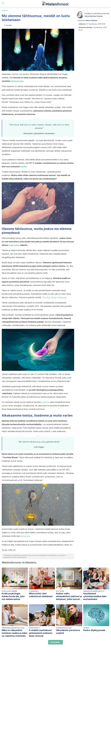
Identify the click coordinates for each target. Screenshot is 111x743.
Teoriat (86, 628)
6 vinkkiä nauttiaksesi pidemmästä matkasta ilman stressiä (40, 633)
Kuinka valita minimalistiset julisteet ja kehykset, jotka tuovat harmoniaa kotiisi (69, 596)
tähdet (23, 166)
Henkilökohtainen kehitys (93, 591)
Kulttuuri (5, 10)
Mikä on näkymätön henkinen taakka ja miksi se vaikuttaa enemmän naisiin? (14, 633)
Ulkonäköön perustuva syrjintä (68, 631)
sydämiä (45, 402)
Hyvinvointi (33, 591)
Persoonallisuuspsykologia (13, 628)
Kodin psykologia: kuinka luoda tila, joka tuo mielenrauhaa (13, 596)
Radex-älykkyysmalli (94, 630)
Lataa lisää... (55, 642)
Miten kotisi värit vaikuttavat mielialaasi (41, 595)
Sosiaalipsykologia (64, 628)
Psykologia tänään (9, 591)
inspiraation (14, 245)
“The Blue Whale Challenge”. (54, 297)
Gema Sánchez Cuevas (94, 16)
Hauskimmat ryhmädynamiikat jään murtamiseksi (94, 596)
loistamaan (25, 536)
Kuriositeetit (34, 628)
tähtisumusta (17, 81)
